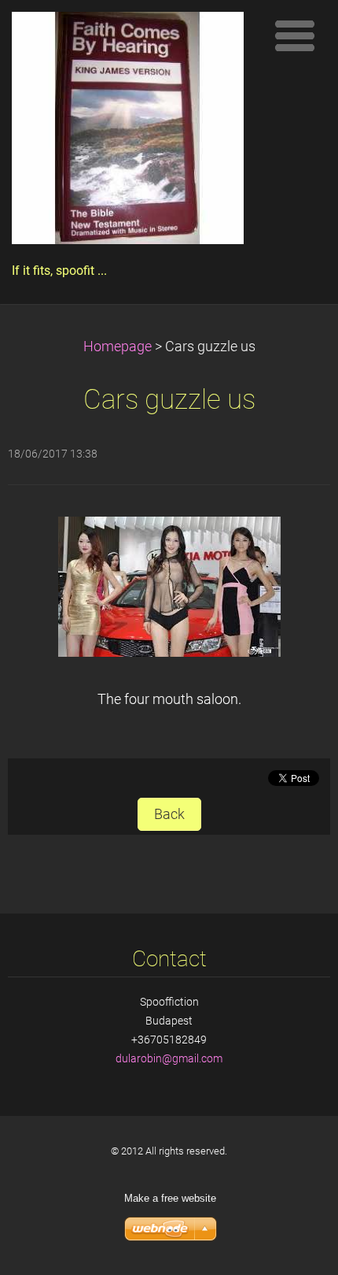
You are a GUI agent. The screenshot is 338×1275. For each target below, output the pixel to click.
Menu (294, 35)
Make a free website (170, 1198)
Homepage (117, 346)
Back (169, 814)
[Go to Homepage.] (128, 132)
